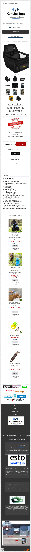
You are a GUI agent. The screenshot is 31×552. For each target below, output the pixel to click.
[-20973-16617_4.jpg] (22, 79)
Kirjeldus (6, 175)
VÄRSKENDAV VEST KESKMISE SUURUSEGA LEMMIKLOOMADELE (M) (15, 236)
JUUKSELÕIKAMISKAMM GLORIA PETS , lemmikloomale (15, 365)
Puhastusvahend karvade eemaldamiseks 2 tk (15, 334)
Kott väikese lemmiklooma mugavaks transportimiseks (17, 41)
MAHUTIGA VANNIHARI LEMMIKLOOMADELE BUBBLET (15, 304)
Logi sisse (5, 3)
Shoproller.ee (27, 550)
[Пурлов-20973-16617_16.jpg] (19, 98)
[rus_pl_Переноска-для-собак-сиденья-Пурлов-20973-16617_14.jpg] (15, 92)
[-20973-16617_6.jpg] (7, 85)
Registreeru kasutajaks (13, 3)
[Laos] (15, 225)
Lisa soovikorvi (15, 159)
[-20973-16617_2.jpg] (7, 79)
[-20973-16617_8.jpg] (15, 85)
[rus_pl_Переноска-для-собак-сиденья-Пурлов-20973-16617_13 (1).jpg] (22, 92)
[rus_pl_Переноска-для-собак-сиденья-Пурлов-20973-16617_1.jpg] (11, 98)
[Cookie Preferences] (2, 549)
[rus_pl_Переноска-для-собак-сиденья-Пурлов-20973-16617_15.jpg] (7, 92)
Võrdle (15, 163)
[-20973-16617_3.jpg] (15, 79)
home (3, 41)
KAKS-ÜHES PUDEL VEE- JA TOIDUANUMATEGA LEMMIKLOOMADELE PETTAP (15, 270)
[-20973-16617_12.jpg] (22, 85)
